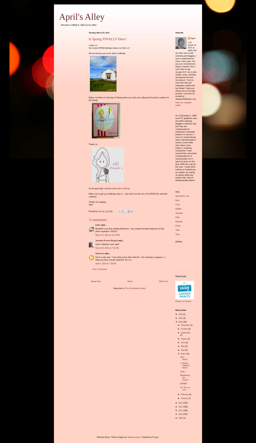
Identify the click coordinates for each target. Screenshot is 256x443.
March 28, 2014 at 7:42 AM (107, 248)
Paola (177, 226)
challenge (126, 188)
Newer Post (96, 281)
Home (129, 281)
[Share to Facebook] (128, 211)
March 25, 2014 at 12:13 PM (107, 235)
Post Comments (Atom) (135, 288)
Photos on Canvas (183, 301)
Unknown (99, 253)
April (193, 38)
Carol (177, 204)
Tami (177, 230)
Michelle (179, 221)
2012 (181, 407)
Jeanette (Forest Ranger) (106, 240)
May (183, 346)
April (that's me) (182, 196)
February (185, 394)
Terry (177, 234)
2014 (181, 322)
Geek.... (183, 371)
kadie (97, 225)
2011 (181, 410)
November (185, 325)
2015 (181, 318)
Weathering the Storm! (185, 377)
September (185, 333)
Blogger (155, 437)
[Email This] (120, 211)
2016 (181, 314)
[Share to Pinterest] (131, 211)
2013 (181, 403)
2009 (181, 418)
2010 (181, 414)
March (184, 354)
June (183, 342)
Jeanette (179, 213)
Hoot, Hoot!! (184, 358)
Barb (177, 200)
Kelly (177, 217)
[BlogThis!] (123, 211)
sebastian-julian (133, 437)
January (184, 398)
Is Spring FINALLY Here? (185, 365)
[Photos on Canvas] (184, 298)
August (184, 339)
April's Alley (82, 17)
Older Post (163, 281)
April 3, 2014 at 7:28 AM (105, 263)
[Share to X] (125, 211)
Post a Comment (99, 269)
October (184, 329)
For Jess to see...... (185, 388)
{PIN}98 (183, 383)
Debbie (178, 209)
